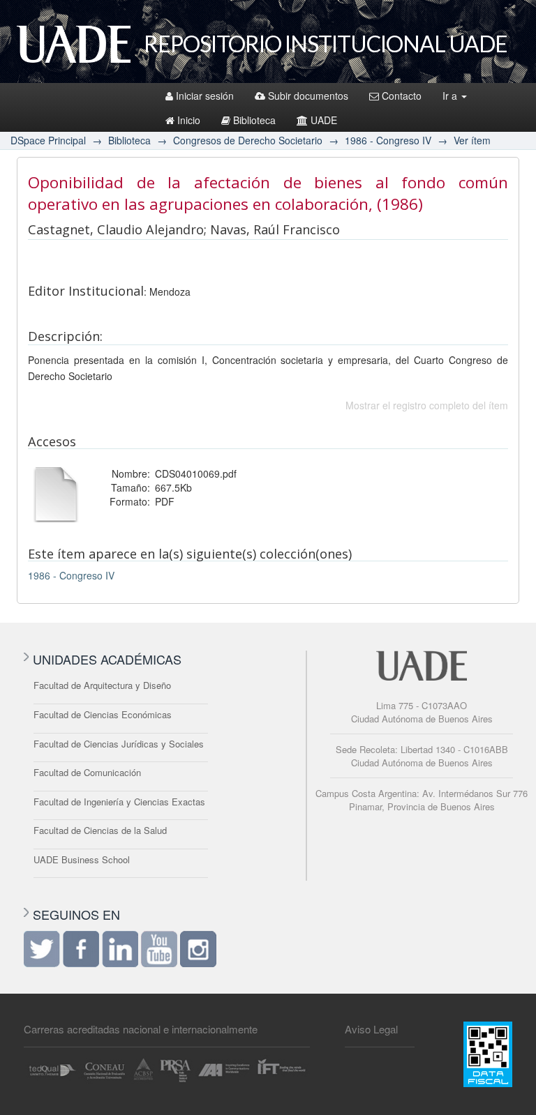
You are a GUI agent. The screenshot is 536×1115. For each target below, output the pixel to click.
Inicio (188, 120)
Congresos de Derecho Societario (247, 140)
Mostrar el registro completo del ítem (426, 405)
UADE (324, 120)
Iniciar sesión (205, 96)
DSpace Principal (48, 140)
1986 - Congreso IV (388, 140)
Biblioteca (254, 120)
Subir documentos (308, 96)
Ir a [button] (451, 96)
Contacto (402, 96)
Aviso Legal (371, 1029)
